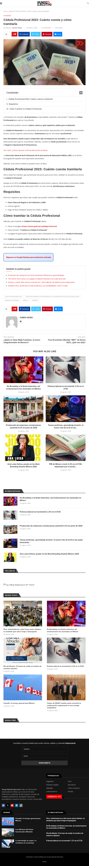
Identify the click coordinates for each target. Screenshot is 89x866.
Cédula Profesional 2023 (13, 296)
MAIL (59, 796)
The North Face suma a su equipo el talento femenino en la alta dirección (37, 279)
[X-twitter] (7, 805)
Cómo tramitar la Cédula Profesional (26, 109)
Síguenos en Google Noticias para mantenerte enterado (28, 257)
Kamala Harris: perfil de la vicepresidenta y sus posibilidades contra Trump (38, 285)
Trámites (35, 300)
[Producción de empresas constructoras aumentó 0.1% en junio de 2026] (23, 408)
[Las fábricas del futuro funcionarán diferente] (8, 832)
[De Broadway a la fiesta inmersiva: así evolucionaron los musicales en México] (23, 369)
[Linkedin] (16, 805)
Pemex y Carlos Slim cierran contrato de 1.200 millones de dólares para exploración (41, 282)
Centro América (74, 788)
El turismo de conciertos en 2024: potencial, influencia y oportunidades (36, 275)
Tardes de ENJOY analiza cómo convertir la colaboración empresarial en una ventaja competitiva (64, 705)
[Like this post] (15, 34)
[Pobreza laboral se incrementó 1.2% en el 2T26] (66, 369)
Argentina (49, 781)
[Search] (88, 3)
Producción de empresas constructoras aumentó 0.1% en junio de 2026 (51, 526)
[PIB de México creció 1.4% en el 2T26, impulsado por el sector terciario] (66, 447)
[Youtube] (12, 805)
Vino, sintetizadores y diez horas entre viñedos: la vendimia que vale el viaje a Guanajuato (22, 630)
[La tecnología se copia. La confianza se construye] (8, 843)
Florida (70, 791)
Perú (69, 781)
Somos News (17, 28)
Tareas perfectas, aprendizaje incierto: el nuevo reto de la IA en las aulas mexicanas (51, 541)
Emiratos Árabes (52, 785)
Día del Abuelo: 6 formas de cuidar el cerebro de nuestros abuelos (22, 667)
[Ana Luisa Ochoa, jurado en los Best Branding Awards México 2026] (23, 447)
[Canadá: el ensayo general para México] (22, 687)
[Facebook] (3, 805)
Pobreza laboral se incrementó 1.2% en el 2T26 (40, 512)
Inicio (5, 11)
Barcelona (72, 785)
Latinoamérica (51, 791)
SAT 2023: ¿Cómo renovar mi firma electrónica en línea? (25, 150)
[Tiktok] (21, 805)
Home (44, 862)
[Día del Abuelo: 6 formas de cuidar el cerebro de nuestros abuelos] (22, 650)
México (25, 300)
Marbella (49, 788)
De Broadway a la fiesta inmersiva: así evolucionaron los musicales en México (50, 499)
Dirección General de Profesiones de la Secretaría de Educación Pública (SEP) (52, 296)
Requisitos (14, 104)
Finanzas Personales (12, 300)
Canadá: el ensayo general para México (19, 703)
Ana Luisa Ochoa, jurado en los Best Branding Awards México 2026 (49, 554)
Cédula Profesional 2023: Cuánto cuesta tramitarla (30, 99)
